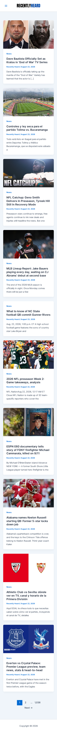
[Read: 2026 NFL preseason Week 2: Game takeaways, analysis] (28, 354)
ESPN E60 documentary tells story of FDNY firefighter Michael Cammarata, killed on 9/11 (27, 450)
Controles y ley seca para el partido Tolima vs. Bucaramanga (27, 128)
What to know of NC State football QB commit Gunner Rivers (28, 313)
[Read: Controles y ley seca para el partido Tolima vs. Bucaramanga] (28, 102)
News (9, 54)
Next (29, 707)
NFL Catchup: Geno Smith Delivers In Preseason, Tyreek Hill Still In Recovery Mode (28, 201)
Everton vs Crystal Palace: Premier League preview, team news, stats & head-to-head (25, 666)
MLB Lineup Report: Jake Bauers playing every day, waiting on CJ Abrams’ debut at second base (27, 272)
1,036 (37, 702)
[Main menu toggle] (6, 6)
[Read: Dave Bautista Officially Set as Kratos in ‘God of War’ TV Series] (28, 34)
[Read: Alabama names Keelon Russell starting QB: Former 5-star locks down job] (28, 493)
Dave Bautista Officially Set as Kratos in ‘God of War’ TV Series (27, 60)
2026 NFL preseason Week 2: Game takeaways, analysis (25, 380)
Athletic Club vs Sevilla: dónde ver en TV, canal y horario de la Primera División (26, 595)
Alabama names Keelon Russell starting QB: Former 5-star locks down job (27, 521)
